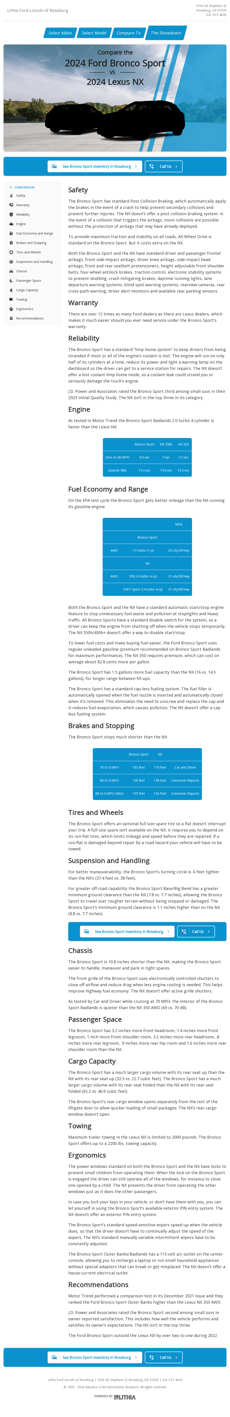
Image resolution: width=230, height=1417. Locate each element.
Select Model (94, 33)
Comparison (24, 187)
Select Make (60, 33)
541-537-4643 (216, 15)
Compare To (129, 33)
